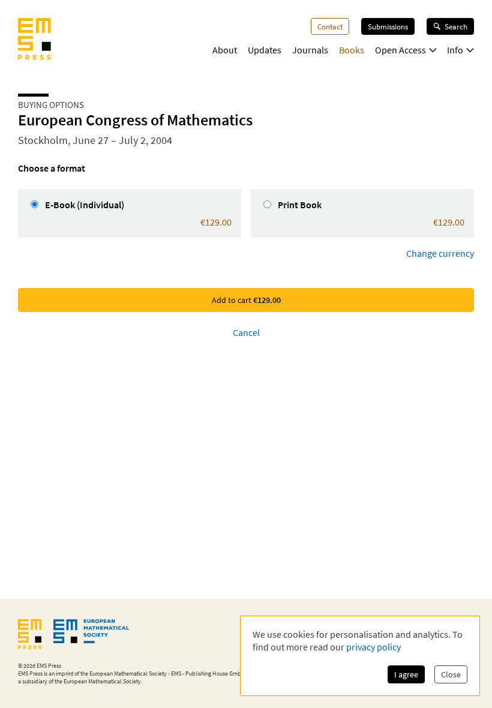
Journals (310, 50)
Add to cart (246, 300)
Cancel (246, 332)
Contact (330, 26)
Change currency (440, 253)
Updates (264, 50)
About (224, 50)
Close (451, 674)
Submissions (388, 26)
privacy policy (373, 647)
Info (455, 50)
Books (351, 50)
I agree (406, 674)
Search (456, 26)
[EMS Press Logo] (34, 40)
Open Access (400, 50)
